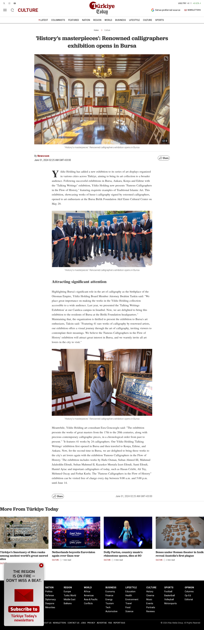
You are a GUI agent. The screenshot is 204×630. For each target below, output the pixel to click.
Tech (108, 607)
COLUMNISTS (58, 20)
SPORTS (159, 20)
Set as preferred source (167, 10)
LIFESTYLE (134, 20)
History (149, 591)
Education (130, 591)
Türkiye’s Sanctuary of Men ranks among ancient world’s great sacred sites (24, 555)
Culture (107, 30)
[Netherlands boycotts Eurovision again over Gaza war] (76, 533)
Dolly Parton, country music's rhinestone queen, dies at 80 (123, 553)
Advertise (102, 623)
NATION (86, 20)
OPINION (189, 587)
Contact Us (73, 623)
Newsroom (43, 155)
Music (149, 599)
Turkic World (70, 595)
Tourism (110, 603)
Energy (109, 599)
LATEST (44, 20)
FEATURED (73, 20)
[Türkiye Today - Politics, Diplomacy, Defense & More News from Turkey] (102, 8)
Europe (67, 591)
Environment (131, 599)
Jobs (83, 623)
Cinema (150, 595)
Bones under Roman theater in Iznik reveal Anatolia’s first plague (180, 553)
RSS (110, 623)
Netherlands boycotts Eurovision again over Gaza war (73, 553)
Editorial (189, 599)
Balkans (68, 603)
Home (96, 30)
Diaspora (49, 603)
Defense (49, 595)
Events (149, 603)
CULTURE (147, 20)
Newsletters (59, 623)
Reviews (150, 611)
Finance (109, 595)
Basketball (169, 595)
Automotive (111, 611)
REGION (97, 20)
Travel (128, 603)
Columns (189, 591)
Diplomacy (50, 599)
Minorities (50, 607)
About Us (46, 623)
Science (129, 611)
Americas (89, 595)
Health (128, 595)
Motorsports (170, 603)
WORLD (108, 20)
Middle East (69, 599)
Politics (48, 591)
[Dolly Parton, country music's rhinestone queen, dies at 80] (128, 533)
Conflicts (88, 603)
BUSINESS (120, 20)
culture (28, 10)
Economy (110, 591)
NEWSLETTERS (194, 10)
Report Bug (119, 623)
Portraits (150, 607)
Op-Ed (188, 595)
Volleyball (169, 599)
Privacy (91, 623)
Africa (87, 591)
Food (127, 607)
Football (168, 591)
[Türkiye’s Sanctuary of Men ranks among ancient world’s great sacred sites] (24, 533)
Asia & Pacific (91, 599)
